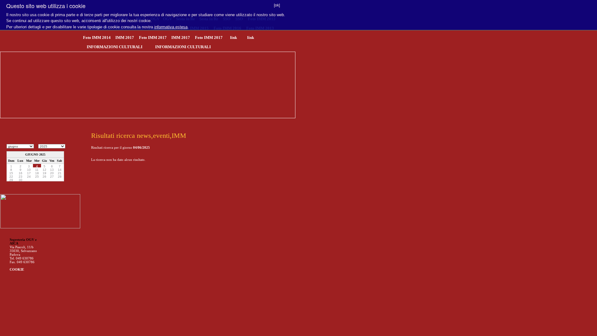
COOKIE (17, 269)
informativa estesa (170, 27)
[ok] (277, 5)
